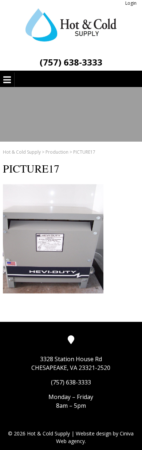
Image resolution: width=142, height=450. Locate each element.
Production (57, 152)
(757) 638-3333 (71, 62)
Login (131, 3)
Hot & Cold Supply (22, 152)
